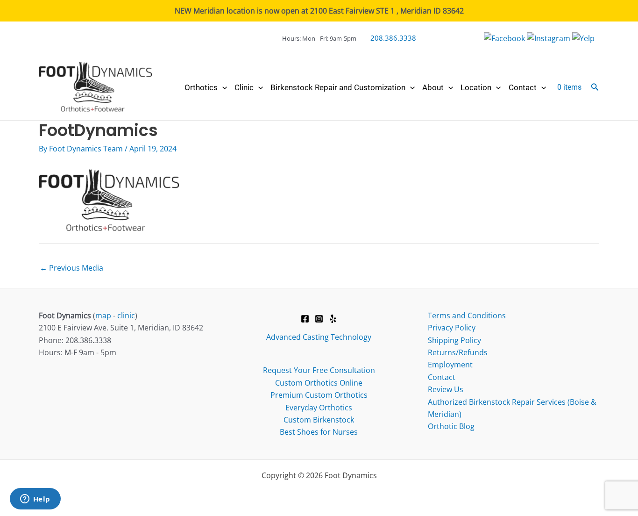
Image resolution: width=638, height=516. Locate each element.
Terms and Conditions (467, 315)
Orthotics (201, 87)
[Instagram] (319, 319)
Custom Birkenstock (319, 420)
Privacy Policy (451, 327)
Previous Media (71, 268)
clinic (126, 315)
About (433, 87)
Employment (450, 364)
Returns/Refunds (458, 352)
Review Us (445, 389)
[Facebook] (305, 319)
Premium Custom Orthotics (319, 395)
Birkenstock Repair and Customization (337, 87)
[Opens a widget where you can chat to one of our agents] (35, 499)
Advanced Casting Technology (318, 337)
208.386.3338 (393, 38)
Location (476, 87)
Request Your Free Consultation (319, 370)
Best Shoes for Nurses (319, 432)
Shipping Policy (454, 340)
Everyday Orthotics (318, 407)
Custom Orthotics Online (318, 383)
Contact (523, 87)
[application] (222, 87)
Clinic (244, 87)
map (103, 315)
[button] (595, 87)
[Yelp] (333, 319)
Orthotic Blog (451, 426)
